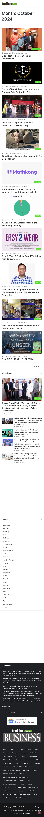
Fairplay (38, 760)
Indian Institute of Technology (11, 770)
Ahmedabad (12, 749)
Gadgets (5, 557)
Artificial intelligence (25, 749)
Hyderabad (6, 767)
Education (6, 541)
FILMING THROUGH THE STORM (18, 359)
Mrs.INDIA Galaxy (25, 780)
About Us (6, 810)
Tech (4, 598)
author (37, 749)
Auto (4, 535)
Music (5, 566)
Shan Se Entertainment (9, 794)
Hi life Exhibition (35, 763)
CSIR (16, 756)
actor (4, 749)
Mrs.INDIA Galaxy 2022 (9, 784)
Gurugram (25, 763)
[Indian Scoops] (10, 3)
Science (5, 585)
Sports (5, 591)
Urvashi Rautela (7, 798)
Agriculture (6, 525)
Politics (5, 576)
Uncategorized (7, 604)
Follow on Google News (22, 813)
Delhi (23, 756)
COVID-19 (33, 753)
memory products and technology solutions (15, 777)
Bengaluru (15, 753)
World (5, 607)
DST (4, 760)
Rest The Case (32, 791)
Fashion (5, 547)
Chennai (24, 753)
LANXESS (21, 773)
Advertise (14, 810)
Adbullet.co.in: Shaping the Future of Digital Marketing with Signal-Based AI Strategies (20, 292)
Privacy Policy (36, 810)
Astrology (6, 531)
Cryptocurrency (7, 756)
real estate (21, 791)
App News (6, 528)
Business (6, 538)
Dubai (10, 760)
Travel (5, 601)
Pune (13, 791)
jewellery (35, 770)
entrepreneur (28, 760)
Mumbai (30, 784)
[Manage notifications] (39, 812)
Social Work (7, 588)
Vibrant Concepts (20, 798)
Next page (35, 366)
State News (7, 594)
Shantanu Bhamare (25, 794)
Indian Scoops (7, 53)
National (5, 569)
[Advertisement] (22, 491)
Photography (7, 572)
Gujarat (16, 763)
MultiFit (22, 784)
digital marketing (33, 756)
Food (4, 554)
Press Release (7, 579)
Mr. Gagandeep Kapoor (9, 780)
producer (5, 791)
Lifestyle (5, 563)
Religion (5, 582)
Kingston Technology (9, 773)
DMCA (29, 810)
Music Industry (7, 787)
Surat (35, 794)
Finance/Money (8, 550)
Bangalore (6, 753)
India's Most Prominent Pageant (22, 767)
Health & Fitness (8, 560)
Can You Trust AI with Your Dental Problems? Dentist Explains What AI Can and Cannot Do (26, 432)
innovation (26, 770)
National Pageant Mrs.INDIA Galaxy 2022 (26, 787)
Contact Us (21, 810)
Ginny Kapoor (7, 763)
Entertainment (7, 544)
